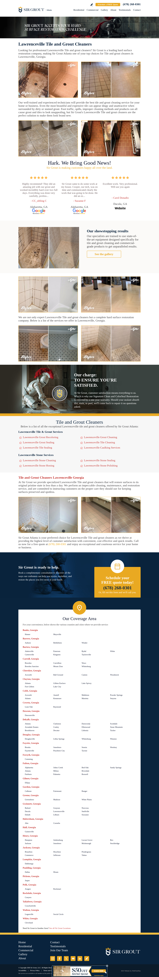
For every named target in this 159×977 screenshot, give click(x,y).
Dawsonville (30, 715)
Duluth (27, 815)
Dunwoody (86, 724)
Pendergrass (86, 852)
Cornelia (56, 823)
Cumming (29, 759)
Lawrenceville (58, 811)
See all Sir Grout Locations (60, 928)
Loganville (29, 914)
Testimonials (125, 10)
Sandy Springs (115, 767)
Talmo (84, 855)
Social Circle (58, 914)
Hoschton (57, 852)
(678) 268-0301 (132, 4)
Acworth (28, 675)
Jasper (27, 880)
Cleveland (29, 923)
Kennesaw (57, 698)
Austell (56, 695)
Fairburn (28, 774)
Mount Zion (58, 666)
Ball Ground (58, 675)
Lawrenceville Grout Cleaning (100, 437)
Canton (84, 675)
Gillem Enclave (59, 683)
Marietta (85, 698)
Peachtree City (59, 751)
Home (22, 942)
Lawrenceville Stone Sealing (99, 460)
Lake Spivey (87, 683)
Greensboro (29, 799)
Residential (78, 10)
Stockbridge (115, 843)
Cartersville (29, 654)
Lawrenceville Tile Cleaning (99, 442)
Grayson (56, 808)
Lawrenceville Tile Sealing (37, 447)
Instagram (52, 958)
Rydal (84, 651)
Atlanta (28, 683)
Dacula (27, 811)
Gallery (104, 10)
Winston (113, 739)
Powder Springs (116, 695)
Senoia (84, 747)
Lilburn (56, 815)
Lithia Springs (58, 739)
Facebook (59, 958)
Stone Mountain (116, 727)
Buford (27, 808)
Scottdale (113, 724)
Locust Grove (87, 840)
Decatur (56, 730)
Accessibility (22, 970)
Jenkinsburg (58, 840)
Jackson (28, 843)
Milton (56, 771)
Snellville (85, 811)
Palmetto (56, 774)
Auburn (28, 643)
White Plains (87, 799)
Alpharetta (29, 767)
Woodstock (114, 675)
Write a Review (91, 4)
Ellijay (27, 783)
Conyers (28, 897)
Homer (27, 634)
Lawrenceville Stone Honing (38, 465)
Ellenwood (86, 727)
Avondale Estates (31, 727)
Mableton (85, 695)
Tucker (113, 730)
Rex (111, 840)
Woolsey (113, 747)
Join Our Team (59, 950)
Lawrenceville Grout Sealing (38, 442)
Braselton (28, 852)
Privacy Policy (35, 970)
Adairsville (29, 651)
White (112, 651)
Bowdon (28, 663)
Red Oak (85, 767)
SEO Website (125, 971)
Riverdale (85, 771)
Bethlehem (57, 643)
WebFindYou (136, 971)
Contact (137, 10)
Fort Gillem (29, 687)
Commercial (92, 10)
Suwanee (85, 815)
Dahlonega (29, 864)
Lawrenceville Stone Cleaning (39, 460)
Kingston (56, 654)
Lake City (57, 687)
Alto (26, 823)
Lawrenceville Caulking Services (102, 447)
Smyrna (113, 698)
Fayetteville (29, 751)
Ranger (84, 791)
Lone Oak (29, 707)
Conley (56, 727)
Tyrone (84, 751)
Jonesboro (57, 747)
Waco (84, 663)
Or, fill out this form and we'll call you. (117, 592)
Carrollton (57, 663)
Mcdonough (86, 843)
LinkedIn (79, 958)
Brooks (28, 747)
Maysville (57, 634)
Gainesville (29, 832)
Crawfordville (30, 906)
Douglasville (30, 739)
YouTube (73, 958)
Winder (84, 643)
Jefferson (56, 855)
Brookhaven (29, 730)
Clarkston (57, 724)
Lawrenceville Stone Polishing (101, 465)
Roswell (85, 774)
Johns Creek (58, 767)
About (113, 10)
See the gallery (104, 254)
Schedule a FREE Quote (108, 4)
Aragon (28, 889)
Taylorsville (86, 654)
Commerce (29, 855)
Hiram (55, 872)
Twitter (66, 958)
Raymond (57, 707)
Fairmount (57, 791)
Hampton (28, 840)
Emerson (56, 651)
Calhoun (28, 791)
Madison (56, 799)
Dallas (27, 872)
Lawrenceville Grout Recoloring (40, 437)
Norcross (85, 808)
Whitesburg (86, 666)
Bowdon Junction (32, 666)
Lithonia (85, 730)
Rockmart (57, 889)
